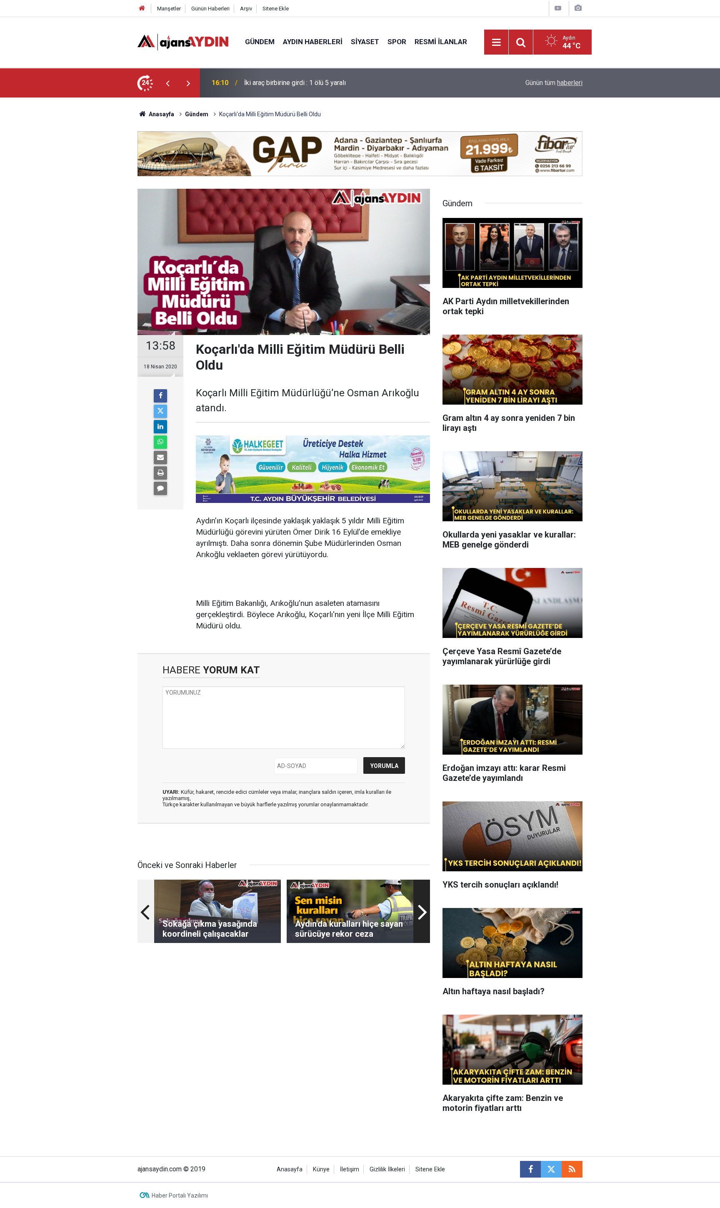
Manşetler (169, 8)
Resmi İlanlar (441, 42)
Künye (321, 1169)
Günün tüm (553, 83)
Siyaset (365, 42)
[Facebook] (160, 396)
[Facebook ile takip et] (530, 1169)
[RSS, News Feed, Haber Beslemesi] (572, 1169)
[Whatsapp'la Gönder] (160, 442)
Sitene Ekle (275, 8)
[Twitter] (160, 411)
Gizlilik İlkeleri (387, 1169)
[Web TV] (557, 8)
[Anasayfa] (142, 8)
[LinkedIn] (160, 426)
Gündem (260, 42)
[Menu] (496, 42)
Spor (397, 42)
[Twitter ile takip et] (551, 1169)
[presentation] (167, 83)
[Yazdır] (160, 473)
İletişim (349, 1169)
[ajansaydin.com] (183, 41)
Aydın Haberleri (312, 42)
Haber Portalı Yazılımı (180, 1195)
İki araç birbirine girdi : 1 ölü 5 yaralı (295, 83)
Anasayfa (161, 114)
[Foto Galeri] (577, 8)
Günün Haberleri (210, 8)
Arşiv (246, 8)
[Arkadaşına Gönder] (160, 457)
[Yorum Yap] (160, 488)
